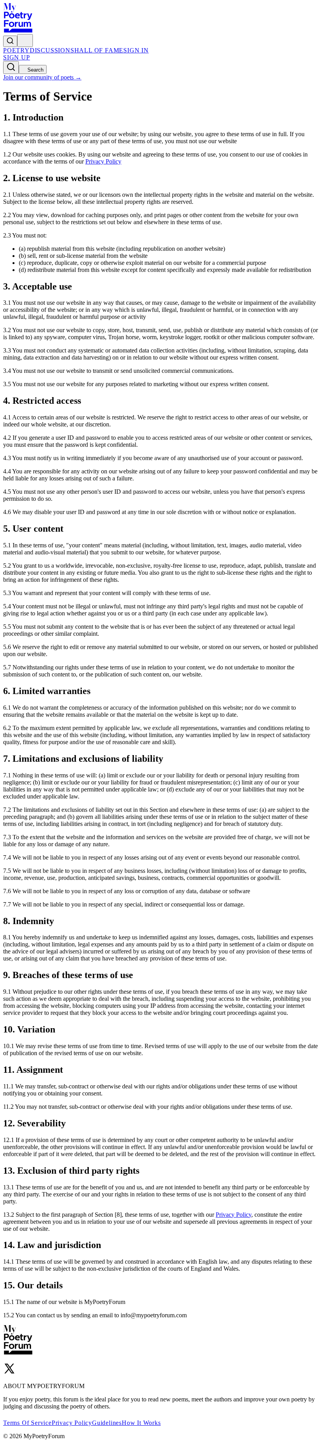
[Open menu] (25, 40)
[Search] (11, 67)
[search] (10, 41)
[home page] (17, 30)
